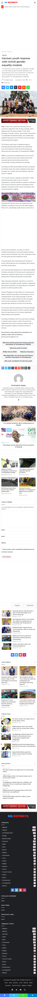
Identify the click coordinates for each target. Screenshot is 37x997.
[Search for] (35, 3)
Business (4, 866)
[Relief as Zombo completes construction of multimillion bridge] (9, 463)
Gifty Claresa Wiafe (10, 352)
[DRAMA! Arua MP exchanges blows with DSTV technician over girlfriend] (6, 747)
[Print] (29, 368)
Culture (4, 869)
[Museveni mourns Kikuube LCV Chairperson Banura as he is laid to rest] (27, 482)
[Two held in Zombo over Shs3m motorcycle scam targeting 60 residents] (28, 693)
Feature (4, 852)
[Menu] (2, 3)
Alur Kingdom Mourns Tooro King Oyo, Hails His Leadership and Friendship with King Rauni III (23, 621)
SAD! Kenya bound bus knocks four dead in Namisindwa (8, 489)
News (3, 847)
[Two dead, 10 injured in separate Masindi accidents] (27, 463)
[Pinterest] (20, 87)
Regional (9, 51)
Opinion (4, 861)
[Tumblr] (15, 87)
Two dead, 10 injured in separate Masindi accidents (26, 470)
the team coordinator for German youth (18, 361)
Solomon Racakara (27, 352)
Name (3, 530)
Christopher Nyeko (8, 80)
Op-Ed (4, 849)
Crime (4, 858)
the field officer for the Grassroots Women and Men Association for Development (18, 356)
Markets (4, 885)
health (4, 844)
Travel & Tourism (7, 872)
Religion (4, 863)
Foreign (4, 835)
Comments (30, 605)
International (5, 855)
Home (4, 51)
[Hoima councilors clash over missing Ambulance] (6, 646)
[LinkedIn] (11, 87)
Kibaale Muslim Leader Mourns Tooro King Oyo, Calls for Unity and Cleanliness (24, 629)
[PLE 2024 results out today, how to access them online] (6, 721)
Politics (4, 874)
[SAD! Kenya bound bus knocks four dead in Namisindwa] (9, 482)
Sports (4, 877)
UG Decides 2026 (7, 833)
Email (3, 536)
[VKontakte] (22, 368)
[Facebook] (3, 87)
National (4, 830)
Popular (17, 605)
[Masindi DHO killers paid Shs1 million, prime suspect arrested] (6, 754)
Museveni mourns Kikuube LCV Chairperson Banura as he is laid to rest (27, 490)
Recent (6, 605)
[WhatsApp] (28, 87)
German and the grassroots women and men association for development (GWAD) (19, 343)
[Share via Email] (25, 368)
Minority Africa (6, 838)
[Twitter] (7, 87)
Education (5, 841)
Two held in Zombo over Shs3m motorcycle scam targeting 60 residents (27, 701)
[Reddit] (24, 87)
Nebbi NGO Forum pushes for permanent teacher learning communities (22, 637)
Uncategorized (6, 883)
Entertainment (6, 880)
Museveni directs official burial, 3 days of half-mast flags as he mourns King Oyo (23, 612)
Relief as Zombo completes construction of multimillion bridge (9, 470)
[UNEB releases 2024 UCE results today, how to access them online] (6, 729)
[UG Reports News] (11, 2)
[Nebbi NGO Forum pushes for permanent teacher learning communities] (6, 638)
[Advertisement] (18, 28)
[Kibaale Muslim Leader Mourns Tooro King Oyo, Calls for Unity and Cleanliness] (6, 630)
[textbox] (18, 231)
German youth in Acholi (19, 348)
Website (3, 542)
